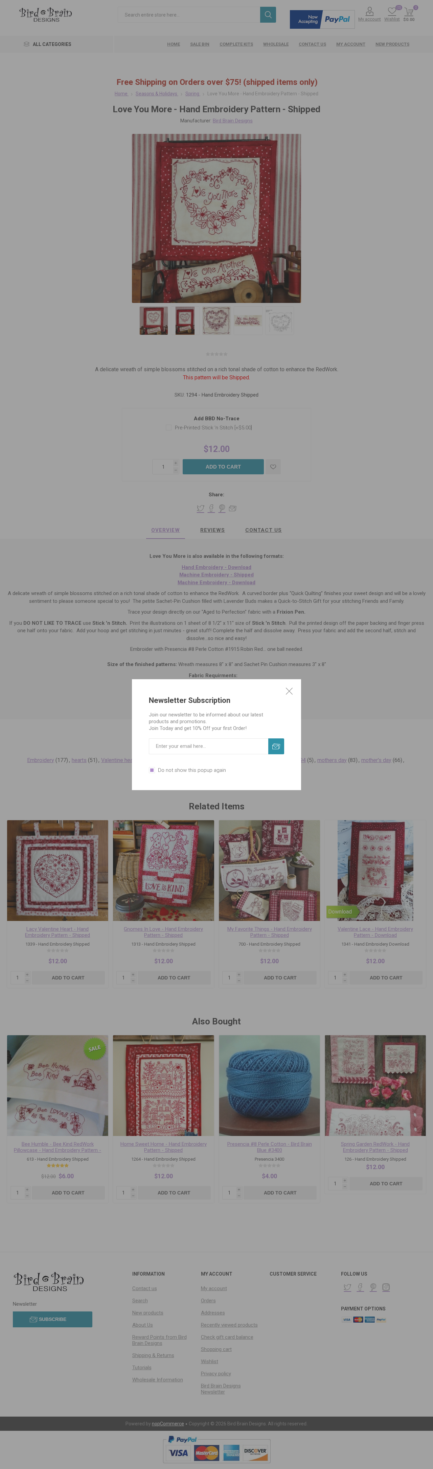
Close (289, 691)
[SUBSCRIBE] (276, 746)
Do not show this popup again (192, 770)
